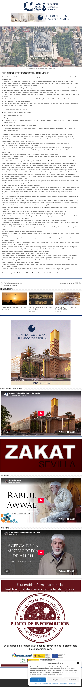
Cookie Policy (37, 683)
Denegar (55, 680)
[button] (78, 663)
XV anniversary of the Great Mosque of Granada (13, 284)
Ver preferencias (71, 680)
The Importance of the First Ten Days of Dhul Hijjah (65, 308)
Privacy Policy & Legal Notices (50, 683)
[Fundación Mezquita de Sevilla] (41, 6)
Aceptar (38, 680)
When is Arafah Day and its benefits (14, 307)
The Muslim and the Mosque (69, 283)
